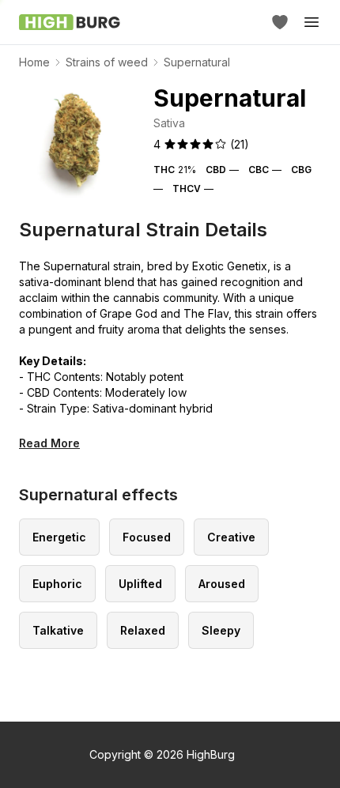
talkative (58, 630)
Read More (49, 443)
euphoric (57, 583)
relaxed (142, 630)
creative (231, 537)
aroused (221, 583)
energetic (59, 537)
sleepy (221, 630)
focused (147, 537)
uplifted (140, 583)
